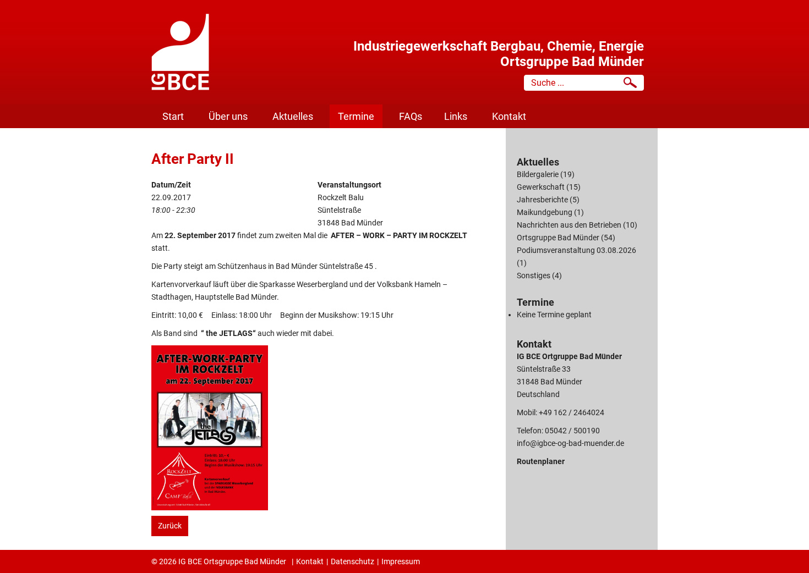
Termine (356, 116)
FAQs (410, 116)
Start (173, 116)
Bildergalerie (538, 174)
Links (455, 116)
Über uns (228, 116)
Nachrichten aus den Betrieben (569, 225)
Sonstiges (533, 275)
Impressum (400, 561)
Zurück (170, 525)
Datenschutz (352, 561)
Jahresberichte (542, 199)
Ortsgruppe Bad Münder (558, 237)
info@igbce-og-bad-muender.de (570, 443)
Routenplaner (541, 461)
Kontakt (509, 116)
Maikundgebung (544, 212)
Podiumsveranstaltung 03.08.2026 (576, 250)
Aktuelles (292, 116)
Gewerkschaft (541, 187)
